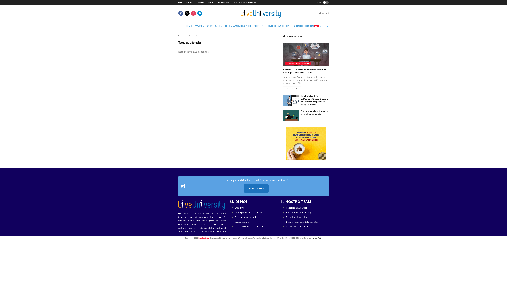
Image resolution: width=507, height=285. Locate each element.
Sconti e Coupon (306, 26)
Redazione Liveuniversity (298, 212)
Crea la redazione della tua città (302, 221)
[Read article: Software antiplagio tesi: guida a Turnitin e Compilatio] (291, 115)
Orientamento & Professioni (242, 26)
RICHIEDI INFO (256, 188)
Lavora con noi (241, 221)
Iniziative (210, 2)
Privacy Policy (317, 238)
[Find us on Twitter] (187, 13)
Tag (186, 36)
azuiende (194, 36)
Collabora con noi (239, 2)
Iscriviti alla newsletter (297, 226)
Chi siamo (200, 2)
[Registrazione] (306, 143)
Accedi (325, 13)
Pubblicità (252, 2)
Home (180, 2)
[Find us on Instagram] (193, 13)
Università (213, 26)
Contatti (262, 2)
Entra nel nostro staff (245, 217)
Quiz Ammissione (223, 2)
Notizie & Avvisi (193, 26)
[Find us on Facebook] (180, 13)
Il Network (189, 2)
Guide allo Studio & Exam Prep (298, 64)
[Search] (328, 26)
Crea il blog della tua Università (250, 226)
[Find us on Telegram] (199, 13)
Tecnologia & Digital (278, 26)
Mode (319, 2)
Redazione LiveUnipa (296, 217)
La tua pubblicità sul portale (248, 212)
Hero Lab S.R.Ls (204, 238)
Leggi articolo (293, 88)
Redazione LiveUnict (296, 207)
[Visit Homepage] (261, 13)
